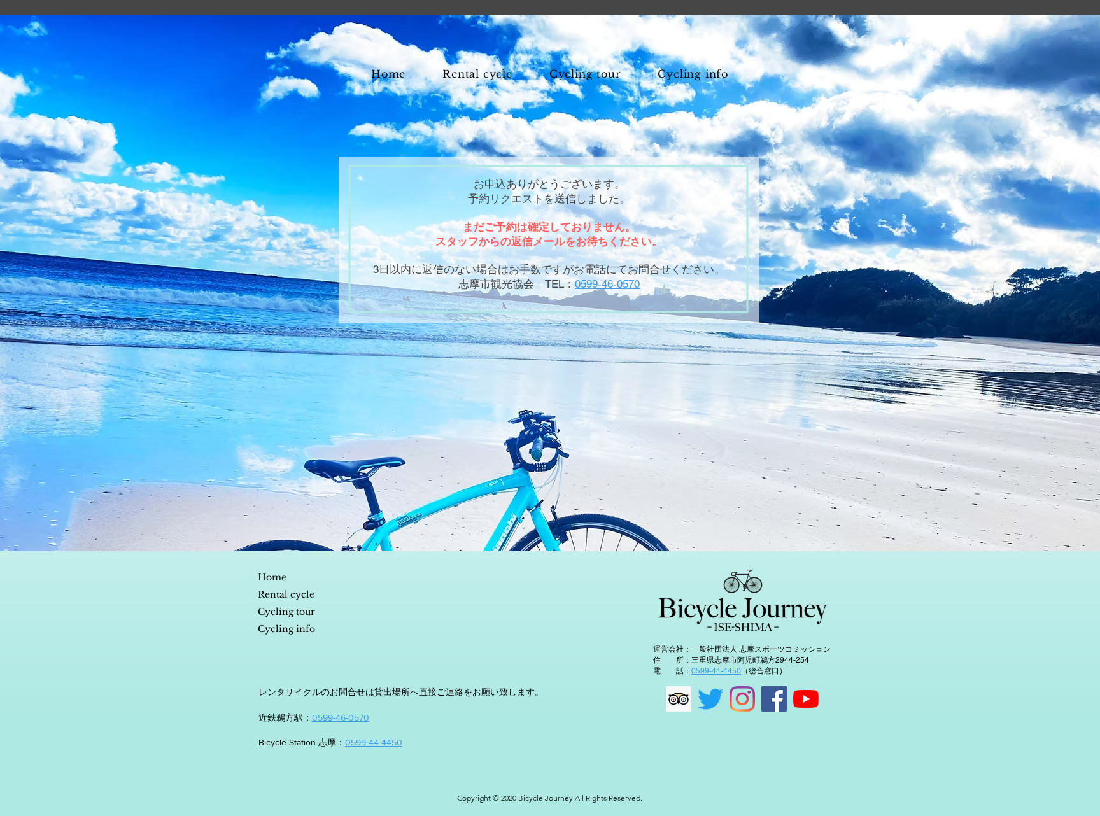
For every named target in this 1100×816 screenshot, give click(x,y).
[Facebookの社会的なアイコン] (774, 699)
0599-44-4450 (373, 742)
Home (272, 577)
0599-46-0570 (340, 717)
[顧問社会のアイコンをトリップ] (678, 699)
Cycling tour (286, 611)
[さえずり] (710, 699)
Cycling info (286, 629)
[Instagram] (742, 699)
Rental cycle (286, 594)
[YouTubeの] (806, 699)
